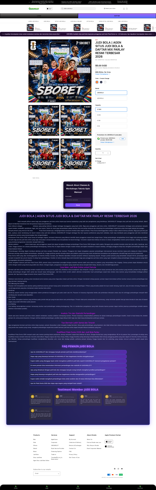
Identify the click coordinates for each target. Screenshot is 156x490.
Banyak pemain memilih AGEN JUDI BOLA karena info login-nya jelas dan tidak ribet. (43, 2)
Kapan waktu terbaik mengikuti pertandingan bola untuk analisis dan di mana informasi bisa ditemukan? (66, 379)
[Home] (34, 8)
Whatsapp (109, 488)
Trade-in (53, 454)
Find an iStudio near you (94, 442)
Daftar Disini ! (42, 3)
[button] (33, 21)
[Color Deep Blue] (101, 82)
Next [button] (127, 2)
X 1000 (99, 109)
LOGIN (39, 16)
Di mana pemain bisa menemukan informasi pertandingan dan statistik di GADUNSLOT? (61, 365)
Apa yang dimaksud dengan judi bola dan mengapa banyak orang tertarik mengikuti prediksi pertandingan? (67, 370)
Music (35, 451)
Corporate (54, 442)
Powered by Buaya (118, 477)
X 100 (98, 120)
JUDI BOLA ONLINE (76, 21)
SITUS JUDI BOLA (60, 21)
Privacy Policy (73, 454)
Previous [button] (29, 2)
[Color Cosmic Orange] (97, 82)
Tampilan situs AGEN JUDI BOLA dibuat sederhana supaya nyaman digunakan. (71, 2)
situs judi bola (109, 477)
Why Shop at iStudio (93, 445)
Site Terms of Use (74, 457)
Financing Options (56, 451)
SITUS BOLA (90, 21)
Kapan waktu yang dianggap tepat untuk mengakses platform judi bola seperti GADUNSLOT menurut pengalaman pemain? (73, 361)
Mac (34, 439)
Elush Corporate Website (94, 448)
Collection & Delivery (75, 442)
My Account (72, 439)
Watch (35, 448)
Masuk (78, 205)
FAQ (70, 451)
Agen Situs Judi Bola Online (41, 460)
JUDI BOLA (47, 21)
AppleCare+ (54, 439)
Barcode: (107, 59)
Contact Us (72, 448)
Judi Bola (36, 454)
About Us (89, 439)
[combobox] (78, 8)
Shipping (105, 67)
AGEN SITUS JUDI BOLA (106, 21)
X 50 (98, 126)
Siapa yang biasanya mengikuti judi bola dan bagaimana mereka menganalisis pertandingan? (62, 374)
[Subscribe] (58, 474)
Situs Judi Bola (37, 457)
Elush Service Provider (57, 448)
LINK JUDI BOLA (123, 21)
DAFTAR (117, 16)
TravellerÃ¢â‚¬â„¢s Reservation (56, 458)
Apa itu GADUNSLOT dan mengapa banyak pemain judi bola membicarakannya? (58, 352)
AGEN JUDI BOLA (33, 21)
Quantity (98, 149)
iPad (34, 442)
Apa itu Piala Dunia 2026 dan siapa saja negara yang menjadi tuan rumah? (56, 383)
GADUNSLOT (12, 221)
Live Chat (140, 488)
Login (46, 488)
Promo (16, 488)
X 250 (99, 115)
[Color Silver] (105, 82)
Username (68, 196)
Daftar (78, 488)
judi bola (36, 230)
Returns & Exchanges (75, 445)
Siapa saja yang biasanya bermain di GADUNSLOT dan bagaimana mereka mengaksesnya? (62, 356)
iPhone (35, 445)
